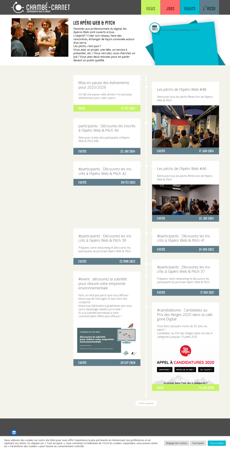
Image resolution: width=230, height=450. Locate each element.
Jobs (170, 8)
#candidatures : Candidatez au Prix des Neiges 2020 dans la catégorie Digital (185, 314)
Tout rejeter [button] (198, 443)
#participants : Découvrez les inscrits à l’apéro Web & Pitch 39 (105, 238)
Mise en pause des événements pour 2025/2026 (103, 84)
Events (189, 8)
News (150, 8)
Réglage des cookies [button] (176, 443)
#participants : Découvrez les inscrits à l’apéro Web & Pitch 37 (184, 269)
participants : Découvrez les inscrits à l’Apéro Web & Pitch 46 (106, 128)
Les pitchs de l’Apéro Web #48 (181, 89)
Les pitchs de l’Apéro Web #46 (181, 168)
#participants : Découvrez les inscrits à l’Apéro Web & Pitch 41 (184, 238)
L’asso (209, 8)
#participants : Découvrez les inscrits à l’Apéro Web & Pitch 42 (105, 171)
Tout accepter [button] (217, 443)
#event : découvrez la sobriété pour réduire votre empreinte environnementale (102, 283)
